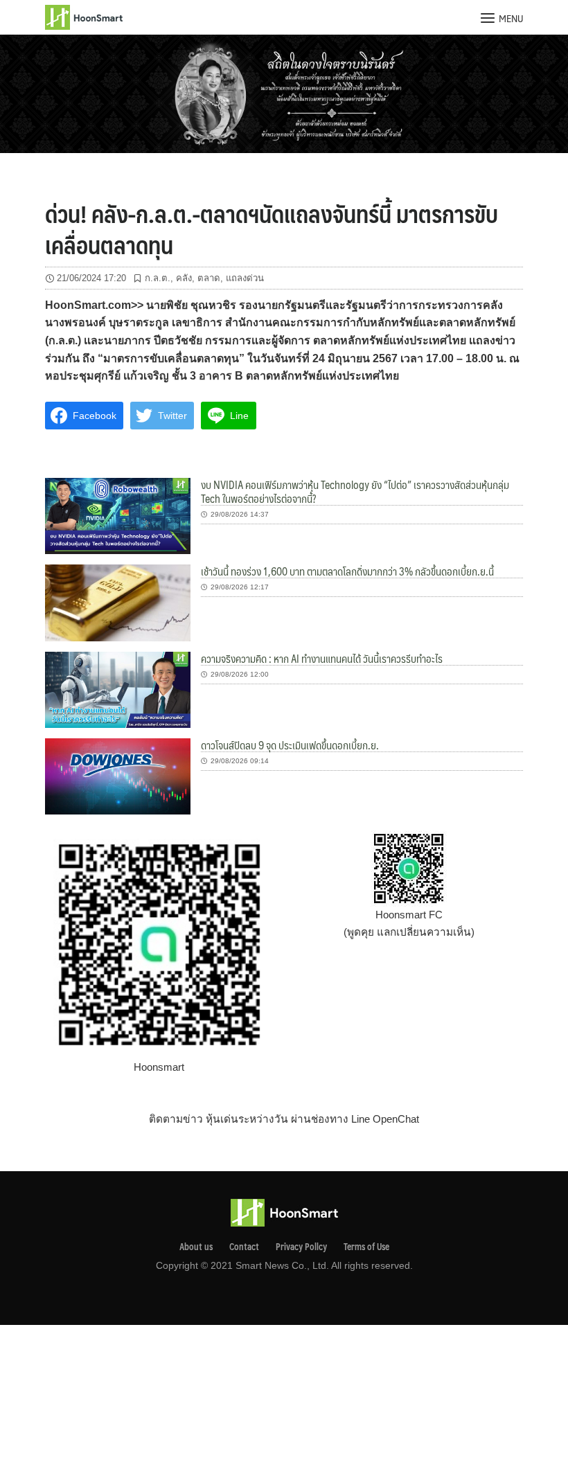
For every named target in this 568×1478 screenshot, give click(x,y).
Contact (244, 1246)
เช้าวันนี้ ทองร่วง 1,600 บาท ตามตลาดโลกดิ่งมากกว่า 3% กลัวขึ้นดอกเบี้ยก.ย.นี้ (347, 571)
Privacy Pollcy (301, 1246)
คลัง (184, 278)
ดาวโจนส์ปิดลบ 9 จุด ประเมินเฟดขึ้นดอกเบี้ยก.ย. (290, 745)
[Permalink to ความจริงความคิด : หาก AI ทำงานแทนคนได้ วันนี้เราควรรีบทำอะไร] (117, 689)
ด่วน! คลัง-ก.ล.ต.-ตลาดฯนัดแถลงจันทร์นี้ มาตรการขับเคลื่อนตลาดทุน (271, 228)
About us (196, 1246)
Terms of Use (366, 1246)
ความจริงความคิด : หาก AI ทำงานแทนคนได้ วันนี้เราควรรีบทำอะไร (322, 658)
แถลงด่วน (245, 278)
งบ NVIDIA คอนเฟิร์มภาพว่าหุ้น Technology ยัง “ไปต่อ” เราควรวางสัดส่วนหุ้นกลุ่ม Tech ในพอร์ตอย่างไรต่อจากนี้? (355, 491)
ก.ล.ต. (157, 278)
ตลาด (208, 278)
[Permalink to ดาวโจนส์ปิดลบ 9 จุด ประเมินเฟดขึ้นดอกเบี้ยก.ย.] (117, 775)
